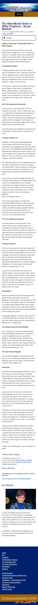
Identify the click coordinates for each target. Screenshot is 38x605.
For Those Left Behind (9, 564)
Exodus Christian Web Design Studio (17, 599)
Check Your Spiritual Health (11, 582)
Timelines (5, 557)
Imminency (6, 585)
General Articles (20, 460)
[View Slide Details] (19, 7)
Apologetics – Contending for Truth (14, 580)
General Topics (7, 589)
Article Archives (7, 573)
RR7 (22, 32)
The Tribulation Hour (9, 562)
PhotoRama (6, 567)
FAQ (3, 555)
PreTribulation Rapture (10, 560)
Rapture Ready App (8, 587)
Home (4, 553)
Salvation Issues (7, 578)
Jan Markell (10, 33)
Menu (19, 14)
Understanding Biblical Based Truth (14, 575)
